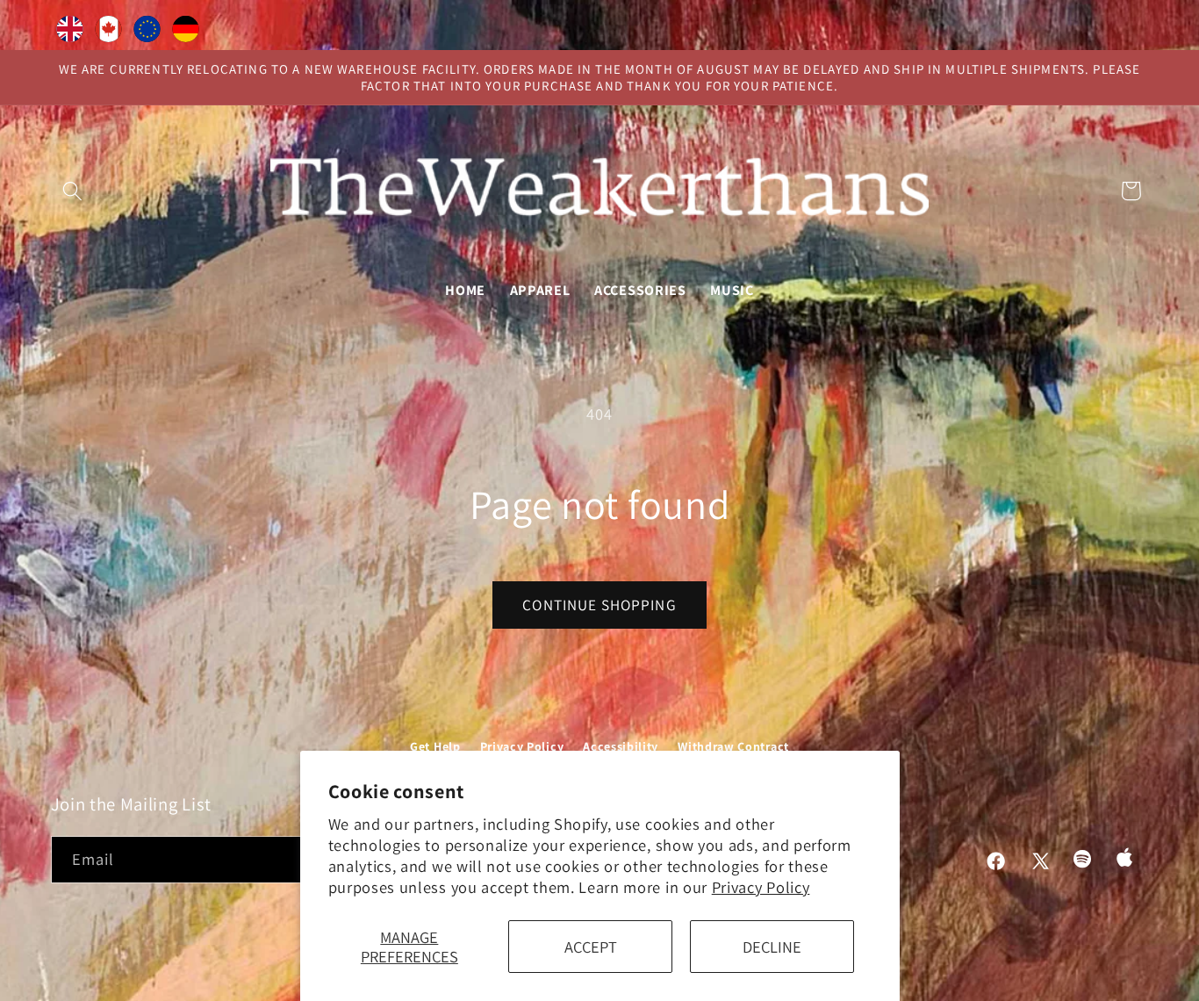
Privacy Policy (761, 886)
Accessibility (620, 746)
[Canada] (109, 33)
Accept (590, 946)
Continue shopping (599, 604)
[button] (73, 191)
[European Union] (147, 33)
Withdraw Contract (733, 746)
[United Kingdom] (70, 33)
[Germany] (186, 33)
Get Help (435, 746)
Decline (772, 946)
